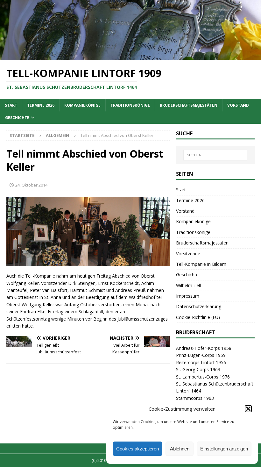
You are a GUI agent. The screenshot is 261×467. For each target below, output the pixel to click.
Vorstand (238, 105)
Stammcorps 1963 (195, 398)
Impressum (187, 296)
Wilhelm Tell (188, 285)
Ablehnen (179, 448)
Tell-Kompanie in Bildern (201, 264)
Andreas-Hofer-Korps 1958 (203, 348)
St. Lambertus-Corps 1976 (203, 377)
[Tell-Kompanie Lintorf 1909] (130, 56)
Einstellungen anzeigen (224, 448)
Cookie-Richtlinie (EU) (198, 317)
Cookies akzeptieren (137, 448)
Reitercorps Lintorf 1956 (201, 362)
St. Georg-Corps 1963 (198, 369)
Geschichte (17, 117)
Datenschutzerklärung (198, 306)
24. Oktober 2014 (31, 185)
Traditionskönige (130, 105)
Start (11, 105)
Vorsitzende (188, 254)
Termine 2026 (40, 105)
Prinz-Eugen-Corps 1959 (201, 355)
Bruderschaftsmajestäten (188, 105)
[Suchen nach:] (215, 155)
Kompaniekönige (82, 105)
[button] (248, 409)
